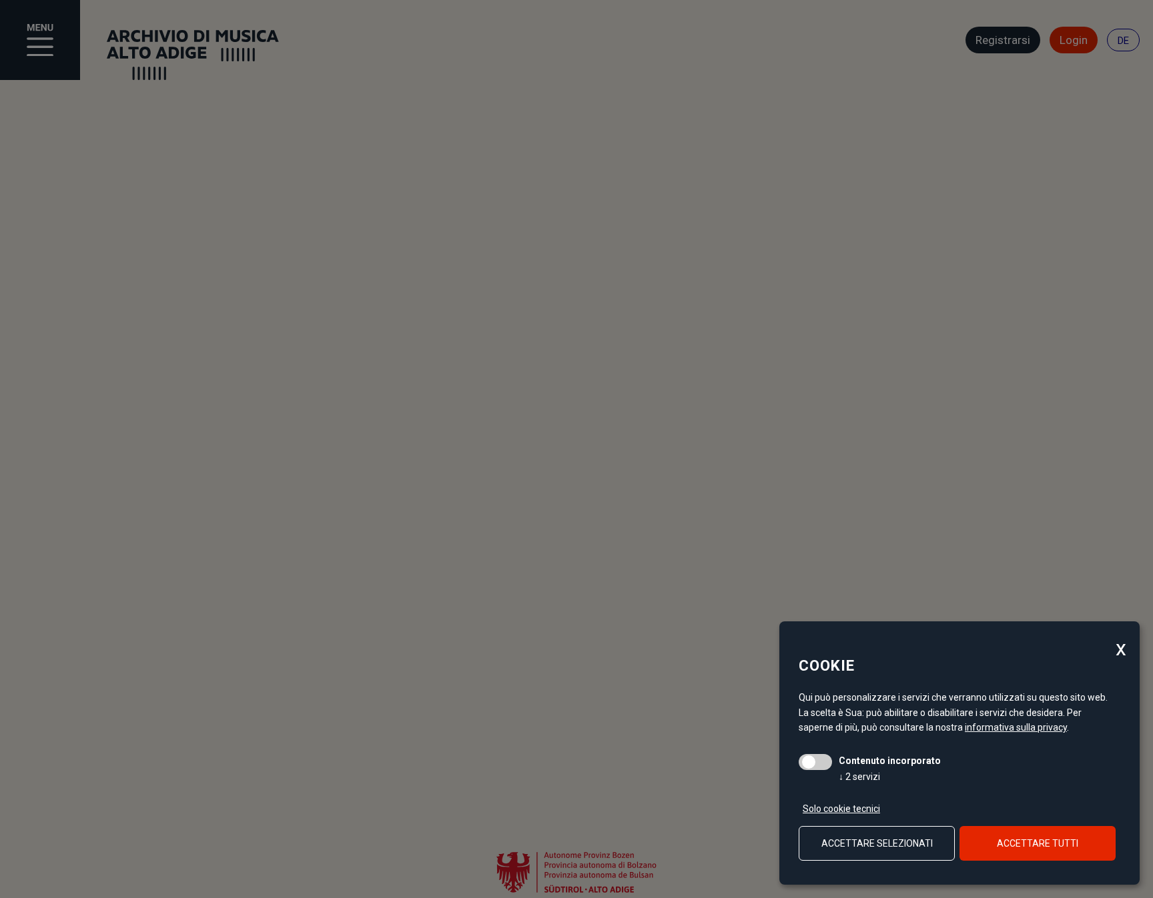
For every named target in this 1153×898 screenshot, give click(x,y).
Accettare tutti (1037, 843)
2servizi (859, 776)
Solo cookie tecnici (841, 808)
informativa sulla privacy (1016, 727)
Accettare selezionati (877, 843)
